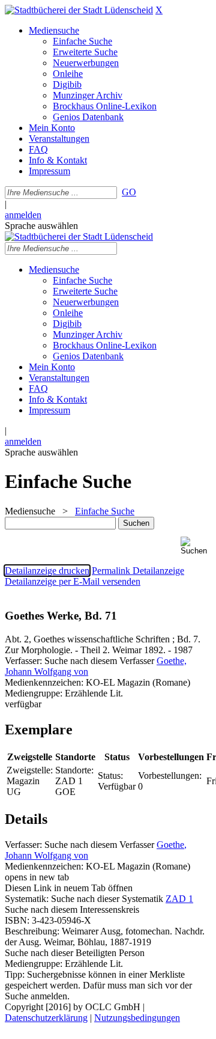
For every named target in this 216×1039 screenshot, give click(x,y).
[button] (196, 546)
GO (129, 192)
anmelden (23, 215)
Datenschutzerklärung (46, 1018)
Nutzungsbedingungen (137, 1018)
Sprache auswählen (41, 226)
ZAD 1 (179, 899)
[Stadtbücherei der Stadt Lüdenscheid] (79, 10)
